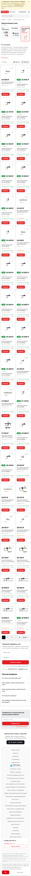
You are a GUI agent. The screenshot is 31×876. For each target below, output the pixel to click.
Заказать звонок (15, 662)
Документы (15, 756)
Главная (3, 19)
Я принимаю (16, 666)
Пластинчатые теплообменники (15, 809)
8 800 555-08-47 (12, 669)
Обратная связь (15, 762)
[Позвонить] (29, 12)
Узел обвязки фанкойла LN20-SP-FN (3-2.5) (7, 404)
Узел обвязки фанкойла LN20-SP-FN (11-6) (23, 530)
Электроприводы (15, 833)
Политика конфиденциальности (15, 775)
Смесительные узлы (15, 802)
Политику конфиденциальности (19, 666)
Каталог (9, 19)
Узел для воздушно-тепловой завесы (15, 787)
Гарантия (15, 753)
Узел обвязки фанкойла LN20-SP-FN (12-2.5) (23, 468)
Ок (5, 872)
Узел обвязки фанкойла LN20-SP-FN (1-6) (23, 243)
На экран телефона (17, 742)
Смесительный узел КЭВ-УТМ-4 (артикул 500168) (7, 437)
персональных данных (21, 726)
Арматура (15, 827)
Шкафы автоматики (15, 815)
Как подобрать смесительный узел (15, 784)
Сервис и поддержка (15, 772)
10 (19, 637)
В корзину (5, 94)
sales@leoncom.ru (19, 4)
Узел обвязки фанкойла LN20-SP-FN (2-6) (7, 500)
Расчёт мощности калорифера (15, 790)
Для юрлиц (23, 11)
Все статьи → (15, 799)
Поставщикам (15, 759)
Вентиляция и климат (15, 836)
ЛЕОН (4, 12)
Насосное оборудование (15, 812)
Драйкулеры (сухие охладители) (15, 818)
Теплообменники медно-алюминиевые (15, 805)
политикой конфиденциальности (11, 867)
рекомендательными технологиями (11, 868)
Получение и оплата (15, 769)
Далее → (25, 637)
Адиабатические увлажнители (15, 821)
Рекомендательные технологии (15, 778)
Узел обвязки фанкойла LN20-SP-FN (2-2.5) (23, 211)
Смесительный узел (22, 84)
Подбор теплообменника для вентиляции (15, 793)
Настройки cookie (15, 781)
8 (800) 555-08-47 (10, 840)
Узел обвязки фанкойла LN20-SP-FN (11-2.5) (23, 372)
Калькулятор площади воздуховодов (15, 796)
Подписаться (15, 723)
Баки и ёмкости (15, 824)
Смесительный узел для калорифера (6, 118)
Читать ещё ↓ (4, 57)
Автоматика (15, 830)
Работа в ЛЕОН (16, 750)
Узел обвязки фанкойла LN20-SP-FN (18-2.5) (7, 530)
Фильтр (5, 62)
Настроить (20, 872)
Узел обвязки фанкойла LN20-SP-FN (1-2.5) (7, 82)
